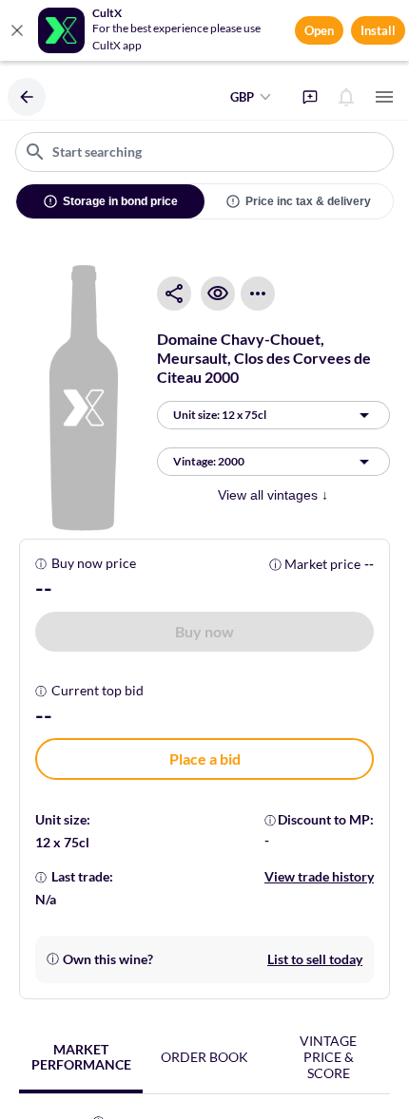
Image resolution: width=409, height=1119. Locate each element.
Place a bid (205, 758)
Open (319, 30)
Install (378, 30)
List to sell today (314, 959)
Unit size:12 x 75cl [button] (219, 415)
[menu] (384, 97)
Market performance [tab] (81, 1057)
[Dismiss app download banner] (17, 30)
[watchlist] (218, 293)
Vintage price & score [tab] (328, 1057)
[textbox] (204, 152)
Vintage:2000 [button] (208, 461)
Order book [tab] (204, 1057)
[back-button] (27, 97)
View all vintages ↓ (273, 495)
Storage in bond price (120, 201)
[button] (204, 632)
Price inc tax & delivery (308, 201)
